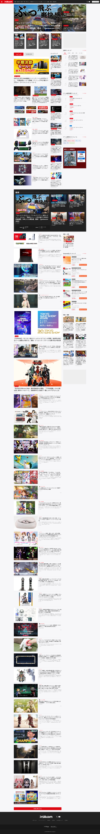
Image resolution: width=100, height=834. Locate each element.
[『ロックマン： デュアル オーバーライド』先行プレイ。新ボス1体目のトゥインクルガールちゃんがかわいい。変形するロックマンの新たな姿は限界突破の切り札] (56, 176)
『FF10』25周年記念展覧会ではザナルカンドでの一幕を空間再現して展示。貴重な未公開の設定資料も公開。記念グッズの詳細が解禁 (50, 611)
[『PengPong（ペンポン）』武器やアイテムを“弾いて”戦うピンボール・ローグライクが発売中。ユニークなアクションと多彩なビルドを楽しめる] (22, 169)
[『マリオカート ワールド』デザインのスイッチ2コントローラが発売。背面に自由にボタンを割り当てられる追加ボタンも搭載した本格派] (22, 134)
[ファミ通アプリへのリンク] (46, 826)
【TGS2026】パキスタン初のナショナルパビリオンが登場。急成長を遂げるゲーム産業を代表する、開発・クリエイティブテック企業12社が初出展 (37, 339)
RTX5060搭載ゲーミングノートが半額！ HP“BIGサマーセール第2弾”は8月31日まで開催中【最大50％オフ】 (50, 252)
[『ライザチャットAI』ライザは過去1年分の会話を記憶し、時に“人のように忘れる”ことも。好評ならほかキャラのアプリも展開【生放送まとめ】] (56, 58)
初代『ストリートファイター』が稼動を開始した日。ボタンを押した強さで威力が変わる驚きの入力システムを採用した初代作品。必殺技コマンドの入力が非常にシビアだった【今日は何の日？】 (40, 100)
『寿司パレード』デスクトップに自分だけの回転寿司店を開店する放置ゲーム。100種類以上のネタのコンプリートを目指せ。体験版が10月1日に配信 (50, 657)
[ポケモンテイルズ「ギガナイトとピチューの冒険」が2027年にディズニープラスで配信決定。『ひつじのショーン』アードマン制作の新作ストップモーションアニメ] (26, 462)
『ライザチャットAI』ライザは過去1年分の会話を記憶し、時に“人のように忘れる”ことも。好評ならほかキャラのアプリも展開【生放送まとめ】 (56, 65)
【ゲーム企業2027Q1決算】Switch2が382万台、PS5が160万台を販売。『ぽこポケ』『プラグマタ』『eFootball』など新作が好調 (50, 237)
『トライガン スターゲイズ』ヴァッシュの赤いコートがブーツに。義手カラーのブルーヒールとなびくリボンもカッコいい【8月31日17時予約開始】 (50, 717)
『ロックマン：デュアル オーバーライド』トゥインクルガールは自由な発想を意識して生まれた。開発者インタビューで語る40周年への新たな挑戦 (59, 204)
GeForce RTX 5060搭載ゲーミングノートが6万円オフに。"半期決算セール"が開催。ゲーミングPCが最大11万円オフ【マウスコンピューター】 (31, 80)
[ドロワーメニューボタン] (1, 1)
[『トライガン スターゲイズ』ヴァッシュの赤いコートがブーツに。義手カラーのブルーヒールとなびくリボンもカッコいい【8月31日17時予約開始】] (26, 721)
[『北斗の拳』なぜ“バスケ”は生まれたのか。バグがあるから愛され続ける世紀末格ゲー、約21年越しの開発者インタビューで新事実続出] (56, 36)
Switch (22, 1)
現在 (65, 53)
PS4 (79, 140)
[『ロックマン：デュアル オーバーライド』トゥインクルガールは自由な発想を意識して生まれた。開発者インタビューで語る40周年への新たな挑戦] (59, 198)
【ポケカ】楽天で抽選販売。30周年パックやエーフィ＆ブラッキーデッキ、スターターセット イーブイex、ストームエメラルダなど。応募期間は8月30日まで (81, 327)
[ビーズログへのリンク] (54, 826)
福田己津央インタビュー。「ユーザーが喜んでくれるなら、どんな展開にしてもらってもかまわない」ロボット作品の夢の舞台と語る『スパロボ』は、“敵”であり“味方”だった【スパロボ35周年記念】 (68, 361)
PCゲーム (28, 1)
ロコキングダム (42, 486)
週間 (73, 53)
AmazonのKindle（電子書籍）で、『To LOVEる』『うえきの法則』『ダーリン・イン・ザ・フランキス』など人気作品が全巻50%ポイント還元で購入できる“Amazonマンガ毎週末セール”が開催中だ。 (50, 477)
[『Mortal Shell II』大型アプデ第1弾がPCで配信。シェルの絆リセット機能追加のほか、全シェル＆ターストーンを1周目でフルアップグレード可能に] (22, 91)
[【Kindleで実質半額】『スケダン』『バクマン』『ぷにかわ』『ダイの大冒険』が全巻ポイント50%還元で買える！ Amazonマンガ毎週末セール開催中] (22, 122)
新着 (15, 1)
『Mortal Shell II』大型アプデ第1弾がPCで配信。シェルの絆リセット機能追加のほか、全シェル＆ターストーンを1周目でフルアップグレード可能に (22, 99)
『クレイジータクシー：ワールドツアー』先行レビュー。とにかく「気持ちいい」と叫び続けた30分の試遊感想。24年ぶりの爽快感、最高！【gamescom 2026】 (38, 25)
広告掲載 (66, 820)
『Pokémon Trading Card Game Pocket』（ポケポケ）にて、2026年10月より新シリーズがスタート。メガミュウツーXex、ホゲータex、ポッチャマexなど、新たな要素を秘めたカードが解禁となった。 (50, 401)
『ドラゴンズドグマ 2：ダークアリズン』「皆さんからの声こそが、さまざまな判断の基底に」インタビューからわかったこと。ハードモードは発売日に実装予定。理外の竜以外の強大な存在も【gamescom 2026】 (74, 28)
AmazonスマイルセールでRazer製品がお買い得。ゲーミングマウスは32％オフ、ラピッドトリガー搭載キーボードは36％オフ (40, 144)
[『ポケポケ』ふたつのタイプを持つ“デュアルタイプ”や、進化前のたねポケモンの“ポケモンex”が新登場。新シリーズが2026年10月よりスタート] (82, 84)
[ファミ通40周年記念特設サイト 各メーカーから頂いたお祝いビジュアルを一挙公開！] (68, 239)
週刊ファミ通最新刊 (69, 149)
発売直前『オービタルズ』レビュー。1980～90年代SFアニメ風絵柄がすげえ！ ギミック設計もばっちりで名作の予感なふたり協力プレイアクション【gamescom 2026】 (19, 43)
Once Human (42, 623)
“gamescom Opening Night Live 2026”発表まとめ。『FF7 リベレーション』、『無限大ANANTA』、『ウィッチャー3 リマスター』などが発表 (68, 344)
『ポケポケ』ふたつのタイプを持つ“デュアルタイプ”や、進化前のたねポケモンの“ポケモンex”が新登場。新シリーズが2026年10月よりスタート (73, 84)
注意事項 (53, 820)
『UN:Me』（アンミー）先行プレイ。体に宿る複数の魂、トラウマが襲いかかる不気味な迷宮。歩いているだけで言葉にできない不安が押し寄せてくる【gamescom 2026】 (56, 82)
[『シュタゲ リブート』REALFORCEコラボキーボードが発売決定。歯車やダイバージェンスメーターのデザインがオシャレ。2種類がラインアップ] (26, 416)
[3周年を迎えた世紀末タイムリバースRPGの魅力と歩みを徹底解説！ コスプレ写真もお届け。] (26, 706)
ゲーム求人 (40, 1)
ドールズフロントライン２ (44, 295)
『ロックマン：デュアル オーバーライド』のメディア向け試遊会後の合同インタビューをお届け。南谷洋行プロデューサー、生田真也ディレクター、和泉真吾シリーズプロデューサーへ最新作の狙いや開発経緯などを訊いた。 (50, 270)
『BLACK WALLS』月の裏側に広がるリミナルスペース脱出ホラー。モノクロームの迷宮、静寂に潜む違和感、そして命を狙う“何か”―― (50, 763)
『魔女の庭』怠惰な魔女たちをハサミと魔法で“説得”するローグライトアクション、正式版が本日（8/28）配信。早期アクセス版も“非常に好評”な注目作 (50, 687)
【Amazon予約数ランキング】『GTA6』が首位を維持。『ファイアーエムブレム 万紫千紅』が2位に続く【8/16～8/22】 (76, 204)
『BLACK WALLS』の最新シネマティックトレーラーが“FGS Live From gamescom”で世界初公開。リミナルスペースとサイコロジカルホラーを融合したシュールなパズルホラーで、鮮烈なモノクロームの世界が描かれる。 (50, 766)
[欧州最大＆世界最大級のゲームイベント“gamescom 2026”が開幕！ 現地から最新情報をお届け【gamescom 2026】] (56, 126)
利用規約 (48, 820)
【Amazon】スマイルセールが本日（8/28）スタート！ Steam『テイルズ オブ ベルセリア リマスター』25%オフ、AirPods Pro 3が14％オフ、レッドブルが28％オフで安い (81, 344)
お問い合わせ (35, 820)
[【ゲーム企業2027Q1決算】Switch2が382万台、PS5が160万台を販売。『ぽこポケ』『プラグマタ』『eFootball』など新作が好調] (26, 240)
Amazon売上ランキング (69, 253)
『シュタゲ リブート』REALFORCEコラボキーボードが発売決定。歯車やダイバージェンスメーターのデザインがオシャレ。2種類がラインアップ (50, 413)
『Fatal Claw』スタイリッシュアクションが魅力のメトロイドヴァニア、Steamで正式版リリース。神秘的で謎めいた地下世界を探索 (40, 179)
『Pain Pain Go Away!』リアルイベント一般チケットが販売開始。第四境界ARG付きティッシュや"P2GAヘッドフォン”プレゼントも (50, 443)
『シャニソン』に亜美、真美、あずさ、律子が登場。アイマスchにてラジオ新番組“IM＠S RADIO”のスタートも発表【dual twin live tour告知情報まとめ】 (50, 535)
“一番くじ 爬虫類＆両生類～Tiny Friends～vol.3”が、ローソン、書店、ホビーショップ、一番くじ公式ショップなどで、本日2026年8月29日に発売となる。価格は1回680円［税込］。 (50, 523)
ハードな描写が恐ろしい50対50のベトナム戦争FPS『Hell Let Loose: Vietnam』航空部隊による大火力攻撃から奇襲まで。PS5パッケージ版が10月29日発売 (50, 748)
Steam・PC (66, 142)
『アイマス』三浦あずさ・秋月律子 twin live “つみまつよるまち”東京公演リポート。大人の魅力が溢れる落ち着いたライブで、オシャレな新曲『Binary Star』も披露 (50, 550)
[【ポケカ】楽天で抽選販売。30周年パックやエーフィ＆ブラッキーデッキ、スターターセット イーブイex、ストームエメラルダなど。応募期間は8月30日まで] (81, 319)
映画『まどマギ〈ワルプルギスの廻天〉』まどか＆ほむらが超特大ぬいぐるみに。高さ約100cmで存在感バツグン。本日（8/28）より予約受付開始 (50, 778)
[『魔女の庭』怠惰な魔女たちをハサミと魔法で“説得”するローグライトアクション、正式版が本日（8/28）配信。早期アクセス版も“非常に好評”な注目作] (26, 690)
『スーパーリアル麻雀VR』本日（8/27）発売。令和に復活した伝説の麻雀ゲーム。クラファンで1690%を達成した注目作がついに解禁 (73, 64)
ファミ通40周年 (68, 241)
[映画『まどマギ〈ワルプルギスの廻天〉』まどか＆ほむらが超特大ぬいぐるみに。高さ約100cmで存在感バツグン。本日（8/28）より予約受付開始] (26, 782)
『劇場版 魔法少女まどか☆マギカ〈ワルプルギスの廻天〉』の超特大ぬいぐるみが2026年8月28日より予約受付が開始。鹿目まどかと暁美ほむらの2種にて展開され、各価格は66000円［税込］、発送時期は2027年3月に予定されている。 (50, 782)
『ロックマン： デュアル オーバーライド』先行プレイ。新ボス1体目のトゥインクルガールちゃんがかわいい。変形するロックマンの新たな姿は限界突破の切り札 (56, 183)
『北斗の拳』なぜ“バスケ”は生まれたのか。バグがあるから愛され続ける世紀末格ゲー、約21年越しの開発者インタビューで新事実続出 (56, 43)
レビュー (16, 20)
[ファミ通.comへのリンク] (8, 1)
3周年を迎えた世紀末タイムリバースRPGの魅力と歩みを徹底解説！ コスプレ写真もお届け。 (50, 702)
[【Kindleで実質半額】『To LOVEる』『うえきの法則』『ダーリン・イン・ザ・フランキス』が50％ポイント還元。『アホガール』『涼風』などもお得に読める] (26, 477)
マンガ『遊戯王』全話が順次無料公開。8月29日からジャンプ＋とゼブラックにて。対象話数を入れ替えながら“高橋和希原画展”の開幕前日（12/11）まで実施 (50, 672)
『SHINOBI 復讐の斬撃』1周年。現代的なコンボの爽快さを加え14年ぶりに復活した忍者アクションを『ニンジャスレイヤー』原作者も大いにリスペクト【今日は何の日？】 (50, 565)
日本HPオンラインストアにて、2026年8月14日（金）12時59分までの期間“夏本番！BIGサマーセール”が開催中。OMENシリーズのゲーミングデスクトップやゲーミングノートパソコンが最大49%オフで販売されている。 (50, 255)
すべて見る (84, 50)
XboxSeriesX (72, 142)
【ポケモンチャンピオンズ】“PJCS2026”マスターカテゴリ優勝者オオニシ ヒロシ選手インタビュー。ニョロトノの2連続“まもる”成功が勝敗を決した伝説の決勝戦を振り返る (50, 733)
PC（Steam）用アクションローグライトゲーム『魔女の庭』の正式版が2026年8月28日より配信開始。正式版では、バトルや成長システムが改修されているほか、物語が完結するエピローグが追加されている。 (50, 690)
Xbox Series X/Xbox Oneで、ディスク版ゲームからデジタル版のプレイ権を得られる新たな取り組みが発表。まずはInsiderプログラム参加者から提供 (56, 116)
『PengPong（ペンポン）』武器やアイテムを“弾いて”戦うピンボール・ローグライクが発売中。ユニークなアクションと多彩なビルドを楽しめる (40, 167)
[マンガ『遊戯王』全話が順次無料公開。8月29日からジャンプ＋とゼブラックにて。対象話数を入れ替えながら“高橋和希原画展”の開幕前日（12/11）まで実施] (26, 675)
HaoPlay (40, 299)
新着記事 (29, 54)
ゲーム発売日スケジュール (70, 137)
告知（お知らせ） (41, 440)
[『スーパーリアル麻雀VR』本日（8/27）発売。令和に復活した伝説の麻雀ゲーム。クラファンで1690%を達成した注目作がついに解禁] (82, 64)
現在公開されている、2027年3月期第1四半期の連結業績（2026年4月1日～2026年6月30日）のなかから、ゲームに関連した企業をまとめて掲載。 (50, 240)
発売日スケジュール (34, 1)
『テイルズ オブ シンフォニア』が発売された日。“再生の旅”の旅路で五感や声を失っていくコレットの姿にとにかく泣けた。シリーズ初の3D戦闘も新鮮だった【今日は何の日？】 (50, 504)
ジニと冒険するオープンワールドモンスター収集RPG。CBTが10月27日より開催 (49, 488)
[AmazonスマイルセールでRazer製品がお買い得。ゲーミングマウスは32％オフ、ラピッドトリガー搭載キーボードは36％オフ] (22, 145)
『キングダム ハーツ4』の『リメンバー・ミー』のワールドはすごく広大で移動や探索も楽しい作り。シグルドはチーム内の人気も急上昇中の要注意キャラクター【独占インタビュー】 (56, 99)
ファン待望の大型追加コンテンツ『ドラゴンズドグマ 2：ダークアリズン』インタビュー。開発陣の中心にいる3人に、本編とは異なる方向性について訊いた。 (50, 285)
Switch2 (18, 1)
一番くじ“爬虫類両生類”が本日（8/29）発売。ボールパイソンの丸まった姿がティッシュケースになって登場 (73, 57)
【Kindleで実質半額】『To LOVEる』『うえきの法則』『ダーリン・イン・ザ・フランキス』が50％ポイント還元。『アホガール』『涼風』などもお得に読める (50, 474)
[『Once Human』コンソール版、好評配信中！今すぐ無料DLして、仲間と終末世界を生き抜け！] (26, 629)
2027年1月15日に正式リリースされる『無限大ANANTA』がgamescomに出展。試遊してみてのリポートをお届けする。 (50, 431)
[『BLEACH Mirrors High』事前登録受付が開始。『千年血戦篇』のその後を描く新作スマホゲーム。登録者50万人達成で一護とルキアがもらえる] (59, 216)
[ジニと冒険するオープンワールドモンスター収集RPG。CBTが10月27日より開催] (26, 492)
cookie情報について (60, 820)
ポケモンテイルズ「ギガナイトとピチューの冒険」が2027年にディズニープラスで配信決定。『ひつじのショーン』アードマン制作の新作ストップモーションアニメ (50, 458)
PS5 (24, 1)
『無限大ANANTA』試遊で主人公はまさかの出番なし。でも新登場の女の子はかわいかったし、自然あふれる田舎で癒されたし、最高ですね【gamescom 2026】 (74, 14)
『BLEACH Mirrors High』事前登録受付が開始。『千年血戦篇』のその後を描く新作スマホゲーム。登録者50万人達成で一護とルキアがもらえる (59, 222)
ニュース (45, 1)
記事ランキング (67, 50)
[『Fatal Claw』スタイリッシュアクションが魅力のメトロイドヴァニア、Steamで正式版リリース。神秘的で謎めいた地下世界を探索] (22, 180)
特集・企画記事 (53, 1)
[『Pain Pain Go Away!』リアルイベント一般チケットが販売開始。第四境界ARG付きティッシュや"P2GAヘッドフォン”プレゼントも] (26, 446)
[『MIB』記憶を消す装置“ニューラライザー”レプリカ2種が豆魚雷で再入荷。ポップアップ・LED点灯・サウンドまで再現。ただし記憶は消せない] (26, 584)
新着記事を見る (38, 808)
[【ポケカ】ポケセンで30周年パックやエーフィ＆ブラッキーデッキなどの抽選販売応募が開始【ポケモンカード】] (26, 797)
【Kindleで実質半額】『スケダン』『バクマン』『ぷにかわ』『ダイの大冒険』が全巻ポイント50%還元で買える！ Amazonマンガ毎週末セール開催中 (40, 120)
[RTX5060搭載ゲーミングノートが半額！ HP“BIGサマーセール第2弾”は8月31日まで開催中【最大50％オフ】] (26, 255)
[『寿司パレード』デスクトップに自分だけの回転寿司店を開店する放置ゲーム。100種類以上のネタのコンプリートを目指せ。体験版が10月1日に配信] (26, 660)
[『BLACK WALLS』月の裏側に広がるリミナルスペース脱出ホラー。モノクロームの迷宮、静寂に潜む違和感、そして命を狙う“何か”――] (26, 767)
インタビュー (66, 25)
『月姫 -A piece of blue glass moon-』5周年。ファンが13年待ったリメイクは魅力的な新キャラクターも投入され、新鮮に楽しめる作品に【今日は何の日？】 (73, 77)
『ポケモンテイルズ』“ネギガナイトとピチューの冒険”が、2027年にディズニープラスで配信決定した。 (50, 462)
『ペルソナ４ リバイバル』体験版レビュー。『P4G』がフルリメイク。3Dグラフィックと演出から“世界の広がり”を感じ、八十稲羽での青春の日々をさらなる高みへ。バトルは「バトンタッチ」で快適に (56, 166)
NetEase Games (41, 627)
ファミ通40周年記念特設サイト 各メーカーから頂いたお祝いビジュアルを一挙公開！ (68, 245)
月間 (76, 53)
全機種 (65, 140)
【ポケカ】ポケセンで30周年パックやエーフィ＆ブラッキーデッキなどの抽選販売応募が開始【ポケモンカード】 (50, 794)
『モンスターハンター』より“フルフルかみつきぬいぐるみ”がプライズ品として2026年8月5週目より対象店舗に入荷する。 (50, 645)
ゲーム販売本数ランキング (70, 93)
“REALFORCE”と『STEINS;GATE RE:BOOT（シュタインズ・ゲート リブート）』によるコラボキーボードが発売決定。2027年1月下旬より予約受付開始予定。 (50, 416)
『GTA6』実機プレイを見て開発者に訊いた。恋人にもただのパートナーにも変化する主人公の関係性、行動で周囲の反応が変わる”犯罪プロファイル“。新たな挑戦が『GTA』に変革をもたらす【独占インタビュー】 (43, 43)
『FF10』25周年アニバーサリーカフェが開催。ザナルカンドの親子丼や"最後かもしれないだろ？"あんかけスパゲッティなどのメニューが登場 (50, 596)
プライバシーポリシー (42, 820)
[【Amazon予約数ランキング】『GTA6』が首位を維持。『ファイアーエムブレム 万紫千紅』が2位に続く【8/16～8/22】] (76, 198)
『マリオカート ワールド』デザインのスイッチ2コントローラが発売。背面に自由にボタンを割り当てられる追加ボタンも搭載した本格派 (40, 132)
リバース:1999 (42, 699)
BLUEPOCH (40, 704)
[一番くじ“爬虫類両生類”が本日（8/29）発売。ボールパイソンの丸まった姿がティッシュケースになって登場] (82, 57)
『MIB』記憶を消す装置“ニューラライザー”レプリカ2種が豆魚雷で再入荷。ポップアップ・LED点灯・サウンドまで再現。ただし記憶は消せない (50, 580)
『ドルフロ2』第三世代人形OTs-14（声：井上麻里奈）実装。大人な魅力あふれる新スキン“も (49, 297)
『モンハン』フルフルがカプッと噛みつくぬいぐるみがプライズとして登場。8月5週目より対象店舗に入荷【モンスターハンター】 (50, 641)
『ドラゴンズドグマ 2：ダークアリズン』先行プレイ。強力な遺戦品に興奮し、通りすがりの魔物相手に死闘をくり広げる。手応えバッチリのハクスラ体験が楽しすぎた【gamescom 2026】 (56, 149)
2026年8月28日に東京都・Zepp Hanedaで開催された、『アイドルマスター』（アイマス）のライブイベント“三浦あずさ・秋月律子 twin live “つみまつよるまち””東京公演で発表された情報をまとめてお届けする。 (50, 538)
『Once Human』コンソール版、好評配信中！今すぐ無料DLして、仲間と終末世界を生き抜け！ (50, 626)
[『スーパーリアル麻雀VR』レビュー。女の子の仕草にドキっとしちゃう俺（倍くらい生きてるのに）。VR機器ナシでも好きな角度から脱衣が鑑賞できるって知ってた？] (68, 319)
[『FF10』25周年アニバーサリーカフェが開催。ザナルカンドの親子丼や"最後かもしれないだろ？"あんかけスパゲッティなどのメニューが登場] (26, 599)
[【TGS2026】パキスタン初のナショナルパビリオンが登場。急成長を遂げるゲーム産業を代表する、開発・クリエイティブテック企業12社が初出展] (37, 323)
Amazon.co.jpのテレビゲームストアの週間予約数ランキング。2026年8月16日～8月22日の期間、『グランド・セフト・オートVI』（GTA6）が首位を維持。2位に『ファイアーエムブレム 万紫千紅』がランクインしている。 (50, 351)
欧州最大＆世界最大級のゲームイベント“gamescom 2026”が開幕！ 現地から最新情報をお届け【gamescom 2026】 (56, 133)
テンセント (40, 490)
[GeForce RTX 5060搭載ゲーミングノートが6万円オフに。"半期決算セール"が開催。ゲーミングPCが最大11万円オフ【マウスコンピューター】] (31, 66)
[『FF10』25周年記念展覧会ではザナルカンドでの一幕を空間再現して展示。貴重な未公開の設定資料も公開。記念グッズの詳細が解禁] (26, 614)
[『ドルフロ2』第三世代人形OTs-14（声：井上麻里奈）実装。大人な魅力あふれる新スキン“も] (26, 301)
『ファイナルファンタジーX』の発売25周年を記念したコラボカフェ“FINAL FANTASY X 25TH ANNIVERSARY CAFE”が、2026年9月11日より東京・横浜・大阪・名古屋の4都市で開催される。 (50, 599)
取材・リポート (66, 12)
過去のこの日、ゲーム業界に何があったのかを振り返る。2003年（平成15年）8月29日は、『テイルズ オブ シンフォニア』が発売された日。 (50, 507)
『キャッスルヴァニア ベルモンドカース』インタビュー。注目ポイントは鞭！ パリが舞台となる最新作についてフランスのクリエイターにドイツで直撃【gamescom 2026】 (31, 43)
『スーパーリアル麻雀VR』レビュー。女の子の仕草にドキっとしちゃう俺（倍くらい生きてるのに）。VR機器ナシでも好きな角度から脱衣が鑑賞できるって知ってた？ (68, 327)
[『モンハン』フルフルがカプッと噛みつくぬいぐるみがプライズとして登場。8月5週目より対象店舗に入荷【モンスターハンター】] (26, 645)
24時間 (69, 53)
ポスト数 (80, 53)
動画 (48, 1)
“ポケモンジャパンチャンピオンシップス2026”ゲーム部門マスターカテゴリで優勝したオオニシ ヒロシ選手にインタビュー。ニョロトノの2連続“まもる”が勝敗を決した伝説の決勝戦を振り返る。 (50, 736)
